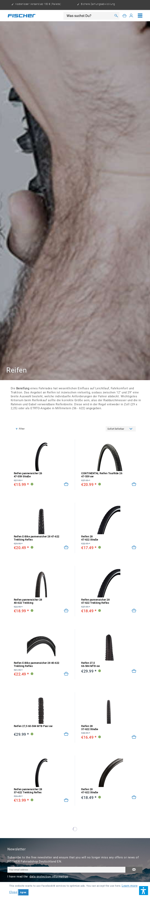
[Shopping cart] (124, 15)
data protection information (48, 876)
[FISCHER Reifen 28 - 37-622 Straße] (108, 709)
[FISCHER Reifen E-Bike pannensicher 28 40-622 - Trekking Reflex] (41, 646)
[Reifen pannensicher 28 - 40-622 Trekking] (66, 610)
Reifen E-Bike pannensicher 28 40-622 (36, 664)
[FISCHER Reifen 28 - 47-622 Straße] (108, 520)
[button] (143, 890)
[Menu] (140, 16)
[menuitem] (140, 16)
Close (13, 892)
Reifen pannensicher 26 (28, 475)
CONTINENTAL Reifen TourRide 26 (101, 475)
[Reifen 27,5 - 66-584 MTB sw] (134, 671)
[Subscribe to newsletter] (133, 870)
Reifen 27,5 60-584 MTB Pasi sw (33, 726)
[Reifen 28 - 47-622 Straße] (134, 547)
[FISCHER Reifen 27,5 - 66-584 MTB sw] (108, 646)
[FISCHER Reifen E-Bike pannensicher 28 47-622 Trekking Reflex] (41, 520)
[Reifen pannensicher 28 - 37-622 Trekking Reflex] (66, 800)
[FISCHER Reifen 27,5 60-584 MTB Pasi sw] (41, 709)
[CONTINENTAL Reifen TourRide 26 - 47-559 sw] (108, 457)
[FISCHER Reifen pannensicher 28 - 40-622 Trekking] (41, 583)
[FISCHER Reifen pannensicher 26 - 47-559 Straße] (41, 457)
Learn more (130, 885)
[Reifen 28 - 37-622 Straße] (134, 737)
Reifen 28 (89, 538)
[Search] (115, 15)
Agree (23, 892)
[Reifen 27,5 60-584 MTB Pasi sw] (66, 734)
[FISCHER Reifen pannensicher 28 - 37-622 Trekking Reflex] (41, 773)
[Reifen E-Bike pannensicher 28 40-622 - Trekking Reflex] (66, 673)
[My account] (131, 15)
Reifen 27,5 (90, 664)
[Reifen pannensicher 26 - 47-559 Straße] (66, 484)
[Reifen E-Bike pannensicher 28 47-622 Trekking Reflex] (66, 547)
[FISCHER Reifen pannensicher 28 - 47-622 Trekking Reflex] (108, 583)
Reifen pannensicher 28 (28, 601)
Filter (22, 428)
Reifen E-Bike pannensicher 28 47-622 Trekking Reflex (36, 538)
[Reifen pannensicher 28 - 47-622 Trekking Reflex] (134, 610)
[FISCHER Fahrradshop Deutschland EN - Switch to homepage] (21, 16)
